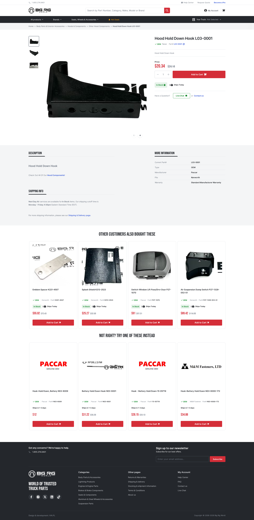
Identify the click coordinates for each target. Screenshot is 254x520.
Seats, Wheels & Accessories (83, 19)
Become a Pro (219, 2)
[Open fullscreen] (94, 89)
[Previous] (134, 135)
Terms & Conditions (136, 490)
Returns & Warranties (137, 477)
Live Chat (180, 96)
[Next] (140, 135)
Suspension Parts (85, 503)
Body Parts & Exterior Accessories (51, 26)
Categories (83, 472)
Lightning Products (86, 482)
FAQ (179, 482)
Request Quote (204, 2)
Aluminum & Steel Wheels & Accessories (95, 499)
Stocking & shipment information (142, 486)
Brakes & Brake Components (90, 490)
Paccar (164, 44)
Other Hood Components (99, 26)
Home (31, 26)
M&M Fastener (195, 402)
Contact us (199, 96)
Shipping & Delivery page (79, 215)
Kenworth (45, 300)
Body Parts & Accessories (89, 477)
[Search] (167, 10)
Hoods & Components (77, 26)
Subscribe (217, 459)
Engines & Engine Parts (88, 486)
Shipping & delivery (136, 482)
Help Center (188, 2)
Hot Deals (115, 19)
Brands (56, 19)
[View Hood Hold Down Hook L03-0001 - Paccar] (34, 41)
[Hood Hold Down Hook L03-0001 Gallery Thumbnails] (34, 53)
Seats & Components (87, 495)
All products (36, 19)
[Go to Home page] (40, 10)
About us (132, 495)
